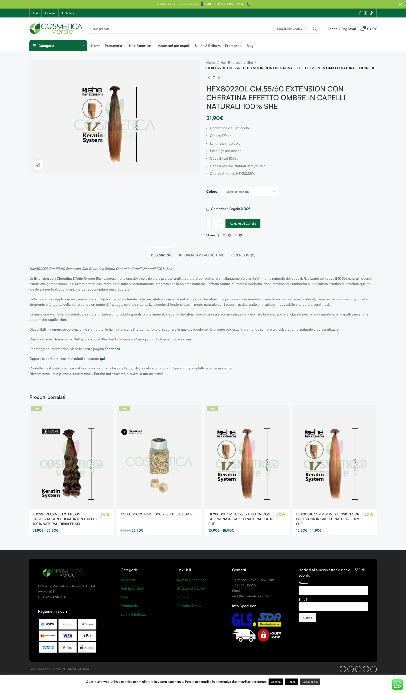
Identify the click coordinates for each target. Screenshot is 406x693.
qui (188, 339)
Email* (304, 599)
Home (211, 62)
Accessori (128, 580)
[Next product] (219, 77)
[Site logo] (56, 28)
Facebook (112, 349)
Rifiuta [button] (292, 681)
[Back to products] (214, 77)
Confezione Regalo (230, 209)
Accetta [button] (276, 681)
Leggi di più (310, 681)
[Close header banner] (400, 4)
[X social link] (224, 235)
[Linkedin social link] (235, 235)
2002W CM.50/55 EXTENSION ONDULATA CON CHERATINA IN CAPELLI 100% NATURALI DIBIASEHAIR (65, 519)
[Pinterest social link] (230, 235)
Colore (211, 191)
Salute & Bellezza (134, 614)
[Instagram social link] (365, 13)
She (250, 62)
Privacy (182, 597)
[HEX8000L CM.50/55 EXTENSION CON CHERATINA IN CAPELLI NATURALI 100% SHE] (247, 457)
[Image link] (62, 573)
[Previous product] (208, 77)
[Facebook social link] (360, 13)
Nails (124, 597)
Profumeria (129, 605)
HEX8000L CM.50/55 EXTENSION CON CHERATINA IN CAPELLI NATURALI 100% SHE (240, 519)
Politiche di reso (188, 605)
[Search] (315, 29)
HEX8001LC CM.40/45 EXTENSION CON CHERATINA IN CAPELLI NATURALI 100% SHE (328, 519)
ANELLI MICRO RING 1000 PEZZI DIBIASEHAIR (156, 514)
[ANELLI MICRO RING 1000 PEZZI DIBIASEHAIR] (159, 457)
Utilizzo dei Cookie (190, 588)
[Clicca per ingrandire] (38, 165)
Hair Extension (231, 62)
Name (303, 583)
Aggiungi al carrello (243, 223)
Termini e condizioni (191, 580)
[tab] (162, 253)
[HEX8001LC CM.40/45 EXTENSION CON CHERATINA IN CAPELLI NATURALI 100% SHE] (335, 457)
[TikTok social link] (371, 13)
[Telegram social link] (240, 235)
